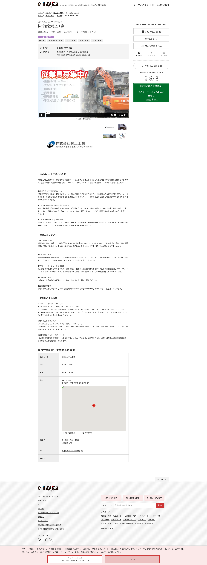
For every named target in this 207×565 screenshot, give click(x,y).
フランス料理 (155, 516)
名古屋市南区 (58, 12)
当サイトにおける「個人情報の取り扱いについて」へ (74, 559)
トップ (40, 12)
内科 (116, 523)
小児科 (122, 523)
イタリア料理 (143, 516)
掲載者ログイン (107, 528)
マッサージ (142, 519)
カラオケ (151, 519)
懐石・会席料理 (125, 516)
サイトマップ (43, 520)
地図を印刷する (86, 433)
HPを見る (150, 38)
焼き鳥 (115, 516)
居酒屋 (103, 516)
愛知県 (48, 12)
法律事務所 (149, 523)
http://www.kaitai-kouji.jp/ (72, 450)
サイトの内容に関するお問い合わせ (51, 529)
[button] (93, 406)
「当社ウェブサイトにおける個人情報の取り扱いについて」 (83, 552)
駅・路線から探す (160, 5)
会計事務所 (139, 523)
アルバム (139, 55)
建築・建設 (50, 15)
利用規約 (41, 508)
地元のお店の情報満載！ (151, 92)
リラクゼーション (129, 519)
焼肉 (134, 516)
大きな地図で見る (69, 433)
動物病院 (129, 523)
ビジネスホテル (107, 523)
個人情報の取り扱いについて (48, 512)
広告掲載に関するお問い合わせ (49, 524)
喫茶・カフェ (116, 519)
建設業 (59, 15)
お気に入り (42, 500)
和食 (109, 516)
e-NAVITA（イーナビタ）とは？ (50, 496)
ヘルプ (40, 504)
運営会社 (41, 516)
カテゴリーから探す (154, 498)
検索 (160, 505)
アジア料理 (105, 519)
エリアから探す (141, 5)
